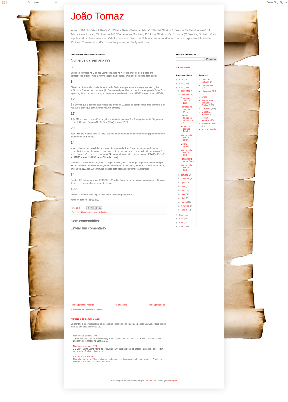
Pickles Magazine (206, 119)
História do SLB (209, 91)
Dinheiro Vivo (208, 85)
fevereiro (185, 206)
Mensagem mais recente (83, 305)
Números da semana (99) (186, 152)
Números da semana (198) (85, 318)
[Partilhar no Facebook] (97, 208)
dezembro (186, 91)
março (184, 202)
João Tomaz (97, 16)
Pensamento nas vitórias (187, 160)
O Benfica (206, 108)
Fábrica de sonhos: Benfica (185, 129)
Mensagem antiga (156, 305)
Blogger (173, 380)
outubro (184, 175)
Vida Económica (209, 123)
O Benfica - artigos (207, 113)
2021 (181, 215)
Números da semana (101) (186, 109)
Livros (204, 97)
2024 (181, 80)
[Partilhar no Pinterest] (100, 208)
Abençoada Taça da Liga (186, 100)
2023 (181, 83)
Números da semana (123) (85, 346)
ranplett (148, 380)
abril (183, 198)
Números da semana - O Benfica (93, 212)
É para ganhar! (185, 145)
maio (183, 194)
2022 (181, 87)
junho (184, 190)
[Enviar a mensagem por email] (87, 208)
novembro (186, 95)
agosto (184, 183)
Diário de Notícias (206, 81)
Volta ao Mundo (209, 129)
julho (183, 186)
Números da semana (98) (186, 167)
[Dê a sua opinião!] (90, 208)
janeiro (184, 210)
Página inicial (121, 305)
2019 (181, 222)
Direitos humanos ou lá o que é (187, 119)
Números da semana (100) (186, 137)
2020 (181, 218)
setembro (185, 179)
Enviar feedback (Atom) (92, 309)
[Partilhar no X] (94, 208)
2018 (181, 226)
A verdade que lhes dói (83, 356)
